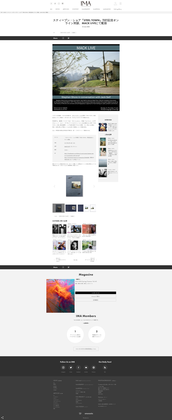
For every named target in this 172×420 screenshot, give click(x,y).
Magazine (86, 274)
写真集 (77, 393)
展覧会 (54, 384)
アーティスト (78, 390)
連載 (54, 408)
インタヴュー (59, 223)
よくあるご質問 (101, 386)
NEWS (4, 12)
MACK (73, 32)
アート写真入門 (56, 405)
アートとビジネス (56, 407)
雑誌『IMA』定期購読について (103, 388)
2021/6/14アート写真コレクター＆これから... (61, 260)
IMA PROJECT (84, 397)
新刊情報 (55, 387)
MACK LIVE (67, 146)
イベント (9, 12)
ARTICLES (54, 223)
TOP (1, 12)
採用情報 (99, 392)
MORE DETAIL (96, 293)
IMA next (83, 380)
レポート (55, 398)
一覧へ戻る (75, 260)
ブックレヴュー (56, 399)
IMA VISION (82, 406)
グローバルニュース (56, 401)
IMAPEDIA (82, 388)
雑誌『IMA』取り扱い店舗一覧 (103, 389)
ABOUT (77, 398)
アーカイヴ (55, 402)
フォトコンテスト (79, 403)
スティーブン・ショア (65, 32)
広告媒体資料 (100, 391)
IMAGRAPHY (84, 384)
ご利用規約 (100, 400)
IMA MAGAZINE (78, 400)
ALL (54, 382)
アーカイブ (74, 223)
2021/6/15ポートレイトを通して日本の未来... (90, 260)
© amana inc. (86, 417)
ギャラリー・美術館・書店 (80, 392)
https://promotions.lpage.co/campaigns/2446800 (76, 157)
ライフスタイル (56, 404)
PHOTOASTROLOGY (107, 380)
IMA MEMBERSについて (102, 406)
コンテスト (55, 388)
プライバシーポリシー (102, 399)
